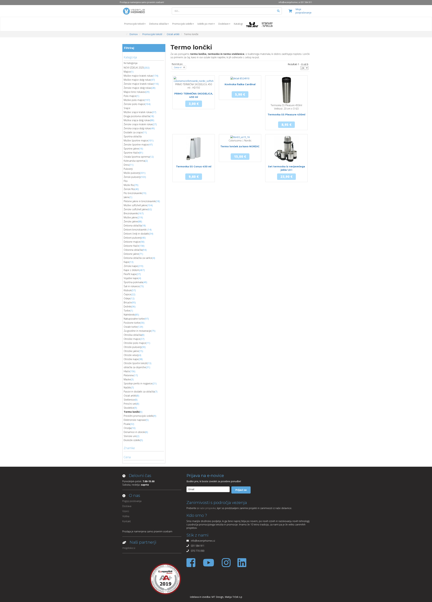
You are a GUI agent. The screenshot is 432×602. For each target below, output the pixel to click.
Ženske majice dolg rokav (137, 87)
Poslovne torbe (132, 322)
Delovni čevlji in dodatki (136, 233)
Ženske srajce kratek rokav (138, 124)
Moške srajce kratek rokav (138, 112)
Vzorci (125, 511)
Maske (127, 379)
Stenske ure (130, 436)
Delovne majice (132, 241)
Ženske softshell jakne (136, 209)
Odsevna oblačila (133, 249)
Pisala (127, 424)
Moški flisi (129, 185)
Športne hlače (131, 152)
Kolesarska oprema (134, 160)
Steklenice (129, 399)
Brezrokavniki (131, 213)
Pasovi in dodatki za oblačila (139, 391)
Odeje (127, 298)
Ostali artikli (130, 395)
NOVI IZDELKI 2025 (134, 67)
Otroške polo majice (135, 343)
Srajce (127, 108)
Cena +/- (178, 67)
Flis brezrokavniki (133, 193)
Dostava (126, 506)
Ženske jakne (131, 221)
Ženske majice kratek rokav (138, 83)
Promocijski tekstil (134, 23)
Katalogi (238, 23)
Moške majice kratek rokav (138, 75)
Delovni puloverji (132, 237)
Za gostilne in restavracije (137, 330)
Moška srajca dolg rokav (137, 120)
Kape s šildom (131, 270)
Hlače (127, 371)
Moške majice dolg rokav (137, 79)
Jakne (126, 197)
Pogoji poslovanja (131, 501)
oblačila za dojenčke (135, 367)
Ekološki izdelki (132, 440)
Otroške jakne (131, 351)
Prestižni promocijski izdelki (138, 415)
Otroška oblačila (133, 334)
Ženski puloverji (132, 177)
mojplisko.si (128, 548)
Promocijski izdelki (182, 23)
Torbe (127, 310)
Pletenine (129, 375)
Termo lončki (132, 411)
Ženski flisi (129, 189)
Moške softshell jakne (135, 205)
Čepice (127, 294)
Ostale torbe (131, 326)
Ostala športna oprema (137, 156)
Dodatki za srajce (133, 132)
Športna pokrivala (133, 282)
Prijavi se (241, 489)
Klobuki (128, 290)
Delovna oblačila (158, 23)
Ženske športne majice (136, 144)
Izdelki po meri (205, 23)
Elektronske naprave (135, 419)
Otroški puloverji (132, 347)
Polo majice (130, 96)
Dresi (126, 164)
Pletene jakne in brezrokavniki (140, 201)
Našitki (127, 387)
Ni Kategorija (130, 63)
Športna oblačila (133, 136)
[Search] (278, 11)
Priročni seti (130, 403)
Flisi (126, 181)
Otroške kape (131, 359)
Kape (126, 262)
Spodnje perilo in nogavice (138, 383)
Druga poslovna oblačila (137, 116)
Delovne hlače (131, 245)
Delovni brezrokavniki (135, 229)
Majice (127, 71)
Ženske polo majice (134, 104)
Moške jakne (130, 217)
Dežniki (127, 306)
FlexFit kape (130, 274)
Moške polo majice (134, 100)
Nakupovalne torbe (134, 318)
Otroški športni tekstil (135, 363)
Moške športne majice (136, 140)
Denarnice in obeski (134, 432)
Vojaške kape (131, 278)
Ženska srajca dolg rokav (137, 128)
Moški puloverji (132, 172)
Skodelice (129, 407)
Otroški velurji (131, 355)
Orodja (127, 428)
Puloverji (128, 168)
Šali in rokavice (132, 286)
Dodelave (223, 23)
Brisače (128, 302)
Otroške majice (132, 338)
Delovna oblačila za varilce (138, 257)
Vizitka (125, 516)
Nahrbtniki (129, 314)
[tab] (144, 57)
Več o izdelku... (193, 100)
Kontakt (126, 521)
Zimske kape (131, 266)
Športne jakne (131, 148)
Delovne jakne (131, 253)
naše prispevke (207, 508)
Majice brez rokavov (134, 91)
